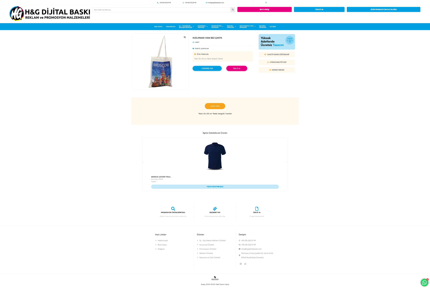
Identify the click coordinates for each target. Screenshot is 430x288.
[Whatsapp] (245, 264)
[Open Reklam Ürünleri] (235, 26)
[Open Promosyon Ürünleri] (222, 26)
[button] (185, 37)
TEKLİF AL (237, 68)
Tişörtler (153, 181)
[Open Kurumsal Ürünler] (207, 26)
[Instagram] (266, 2)
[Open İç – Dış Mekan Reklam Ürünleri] (193, 26)
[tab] (215, 106)
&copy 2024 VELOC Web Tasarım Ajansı (215, 284)
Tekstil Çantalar (202, 48)
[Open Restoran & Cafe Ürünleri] (255, 26)
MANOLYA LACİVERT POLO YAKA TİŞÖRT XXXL (167, 177)
